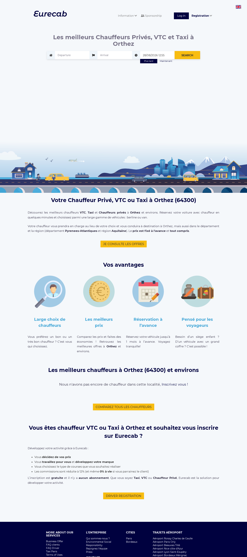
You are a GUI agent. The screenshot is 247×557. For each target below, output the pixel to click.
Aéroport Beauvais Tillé (166, 545)
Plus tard (148, 61)
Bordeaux (131, 541)
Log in (181, 15)
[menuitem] (126, 12)
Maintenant (166, 61)
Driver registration (123, 496)
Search (187, 55)
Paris (129, 538)
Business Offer (54, 541)
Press (89, 551)
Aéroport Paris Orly (164, 541)
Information (126, 15)
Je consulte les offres (123, 244)
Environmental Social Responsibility (98, 543)
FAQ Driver (52, 548)
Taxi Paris (51, 551)
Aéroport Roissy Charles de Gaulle (173, 538)
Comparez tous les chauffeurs (124, 407)
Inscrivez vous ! (175, 384)
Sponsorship (153, 15)
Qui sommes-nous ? (98, 538)
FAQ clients (53, 544)
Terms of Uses (54, 554)
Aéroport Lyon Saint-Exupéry (170, 551)
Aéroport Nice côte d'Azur (168, 548)
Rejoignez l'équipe (96, 548)
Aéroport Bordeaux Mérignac (170, 555)
